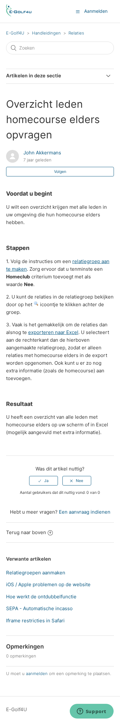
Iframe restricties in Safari (35, 621)
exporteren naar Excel (53, 332)
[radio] (43, 481)
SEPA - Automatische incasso (39, 608)
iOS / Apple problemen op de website (48, 584)
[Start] (18, 15)
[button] (78, 11)
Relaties (76, 32)
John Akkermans (42, 153)
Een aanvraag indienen (84, 512)
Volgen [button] (60, 171)
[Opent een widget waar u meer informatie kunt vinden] (91, 712)
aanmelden (37, 673)
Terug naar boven (26, 532)
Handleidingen (46, 32)
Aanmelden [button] (96, 11)
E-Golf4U (15, 32)
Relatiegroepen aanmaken (35, 573)
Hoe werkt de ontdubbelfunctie (41, 597)
